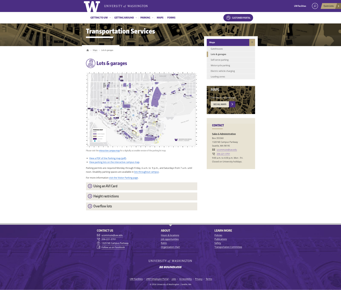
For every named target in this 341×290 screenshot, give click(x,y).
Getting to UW (99, 17)
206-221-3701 (223, 153)
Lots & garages (218, 54)
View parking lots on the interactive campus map (114, 162)
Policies (218, 235)
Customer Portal (241, 17)
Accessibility (185, 278)
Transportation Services (120, 31)
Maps (160, 17)
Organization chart (170, 246)
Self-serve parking (220, 59)
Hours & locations (170, 235)
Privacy (198, 278)
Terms (209, 278)
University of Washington (95, 6)
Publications (220, 239)
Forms (171, 17)
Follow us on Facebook (113, 247)
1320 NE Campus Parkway (115, 243)
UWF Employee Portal (157, 278)
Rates (164, 242)
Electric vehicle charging (223, 71)
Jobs (174, 278)
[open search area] (315, 6)
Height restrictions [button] (106, 196)
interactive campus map (109, 150)
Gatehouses (217, 48)
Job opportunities (170, 239)
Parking (145, 17)
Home (87, 50)
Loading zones (218, 76)
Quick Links (329, 5)
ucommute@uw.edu (227, 149)
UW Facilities (300, 5)
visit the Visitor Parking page (123, 177)
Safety (217, 242)
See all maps (219, 104)
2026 (154, 284)
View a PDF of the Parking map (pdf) (107, 158)
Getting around (124, 17)
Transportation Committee (228, 246)
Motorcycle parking (220, 65)
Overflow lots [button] (102, 206)
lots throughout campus (146, 171)
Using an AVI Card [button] (105, 186)
